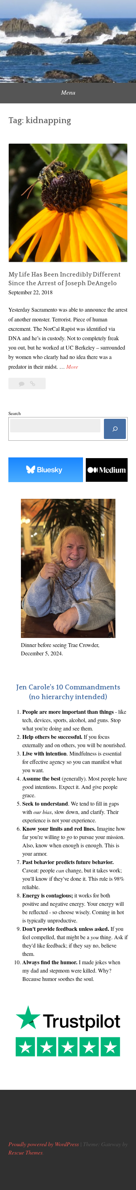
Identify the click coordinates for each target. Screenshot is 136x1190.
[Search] (115, 429)
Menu (68, 92)
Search (14, 413)
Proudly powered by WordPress (43, 1144)
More (72, 366)
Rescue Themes (25, 1152)
